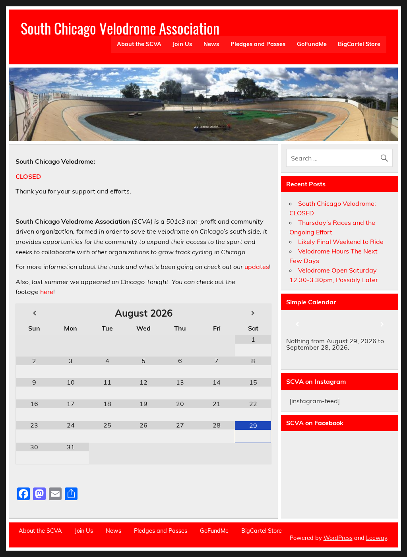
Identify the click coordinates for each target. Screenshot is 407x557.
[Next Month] (253, 313)
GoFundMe (312, 44)
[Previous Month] (34, 313)
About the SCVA (139, 44)
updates (256, 267)
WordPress (338, 538)
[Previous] (297, 324)
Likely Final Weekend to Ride (341, 242)
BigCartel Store (359, 44)
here (46, 292)
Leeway (376, 538)
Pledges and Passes (258, 44)
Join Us (182, 44)
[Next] (382, 324)
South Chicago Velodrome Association (120, 28)
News (211, 44)
